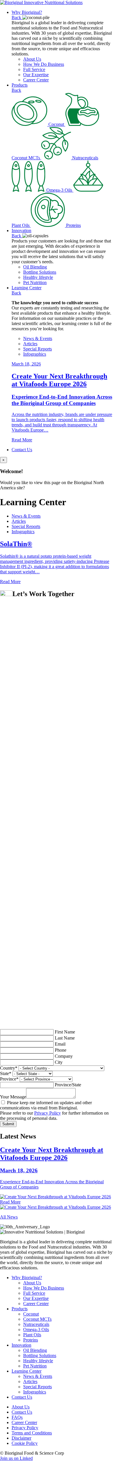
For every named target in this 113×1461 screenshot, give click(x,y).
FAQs (17, 1417)
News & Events (37, 338)
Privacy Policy (47, 1113)
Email (60, 1044)
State (5, 1073)
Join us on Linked (16, 1458)
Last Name (65, 1037)
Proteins (30, 1339)
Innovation (21, 230)
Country (8, 1068)
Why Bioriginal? (27, 12)
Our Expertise (36, 74)
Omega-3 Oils (36, 1329)
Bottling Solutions (39, 272)
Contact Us (22, 449)
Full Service (34, 69)
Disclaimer (21, 1438)
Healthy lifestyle (38, 277)
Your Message (13, 1096)
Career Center (36, 79)
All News (9, 1216)
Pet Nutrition (35, 282)
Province (9, 1078)
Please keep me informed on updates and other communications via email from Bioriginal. (46, 1105)
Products (20, 85)
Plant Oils (32, 1334)
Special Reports (37, 348)
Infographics (34, 354)
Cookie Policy (25, 1443)
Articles (30, 343)
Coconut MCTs (37, 1319)
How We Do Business (43, 64)
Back (17, 17)
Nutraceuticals (36, 1324)
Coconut (31, 1313)
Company (64, 1056)
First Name (65, 1031)
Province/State (68, 1084)
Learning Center (26, 287)
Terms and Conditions (32, 1432)
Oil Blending (35, 266)
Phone (60, 1050)
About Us (32, 59)
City (59, 1062)
